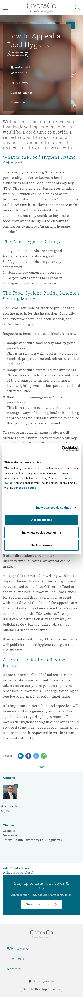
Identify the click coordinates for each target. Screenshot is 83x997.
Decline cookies (41, 545)
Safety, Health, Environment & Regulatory (32, 840)
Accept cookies (41, 519)
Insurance (10, 835)
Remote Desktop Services (41, 989)
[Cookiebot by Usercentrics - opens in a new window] (62, 448)
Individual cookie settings (53, 507)
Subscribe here (38, 904)
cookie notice (27, 487)
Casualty (9, 831)
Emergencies (43, 981)
